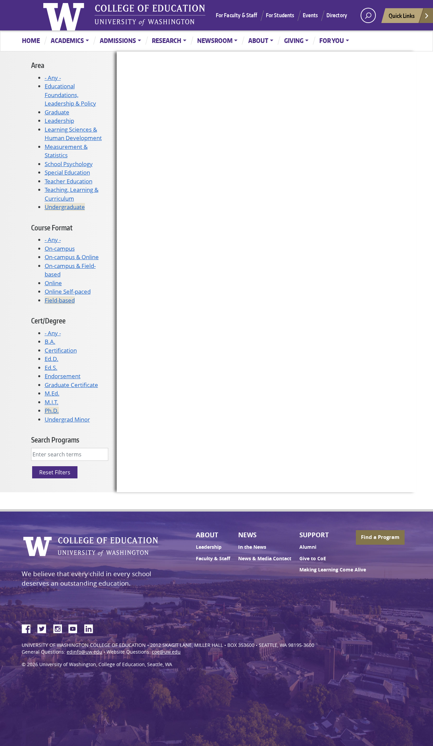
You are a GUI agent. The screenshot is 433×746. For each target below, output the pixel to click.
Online (53, 283)
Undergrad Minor (67, 419)
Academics (67, 40)
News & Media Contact (264, 558)
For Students (280, 15)
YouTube (75, 627)
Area (37, 65)
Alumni (307, 547)
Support (314, 534)
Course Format (51, 227)
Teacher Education (68, 181)
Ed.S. (51, 367)
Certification (61, 350)
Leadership (59, 121)
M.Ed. (52, 393)
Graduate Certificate (71, 385)
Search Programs (55, 439)
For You (331, 40)
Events (310, 15)
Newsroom (215, 40)
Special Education (67, 172)
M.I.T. (52, 402)
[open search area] (368, 15)
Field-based (60, 300)
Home (31, 40)
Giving (293, 40)
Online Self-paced (68, 291)
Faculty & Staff (213, 558)
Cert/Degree (48, 320)
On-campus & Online (72, 257)
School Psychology (69, 164)
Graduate (57, 112)
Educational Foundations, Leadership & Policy (70, 94)
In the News (252, 547)
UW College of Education (150, 15)
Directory (336, 15)
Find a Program (380, 537)
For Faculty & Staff (236, 15)
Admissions (118, 40)
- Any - (53, 78)
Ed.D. (52, 359)
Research (166, 40)
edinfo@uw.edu (84, 652)
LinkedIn (91, 627)
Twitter (44, 627)
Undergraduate (65, 207)
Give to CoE (312, 558)
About (258, 40)
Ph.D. (52, 410)
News (247, 534)
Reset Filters (54, 472)
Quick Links (402, 15)
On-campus (60, 248)
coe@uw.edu (166, 652)
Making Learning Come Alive (332, 569)
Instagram (60, 627)
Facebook (29, 627)
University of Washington (65, 15)
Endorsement (63, 376)
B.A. (50, 341)
